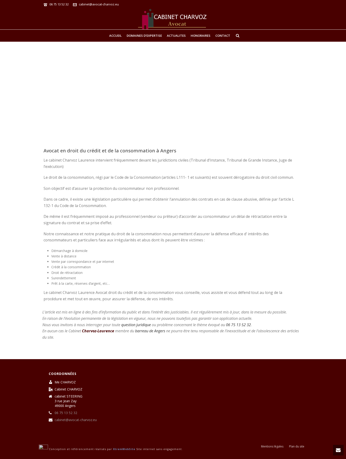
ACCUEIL (115, 35)
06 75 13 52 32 (59, 4)
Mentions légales (272, 446)
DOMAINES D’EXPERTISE (144, 35)
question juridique (136, 324)
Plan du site (296, 446)
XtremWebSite (124, 449)
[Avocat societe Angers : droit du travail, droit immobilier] (173, 18)
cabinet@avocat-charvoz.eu (99, 4)
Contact (222, 35)
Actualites (176, 35)
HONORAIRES (200, 35)
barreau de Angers (150, 330)
